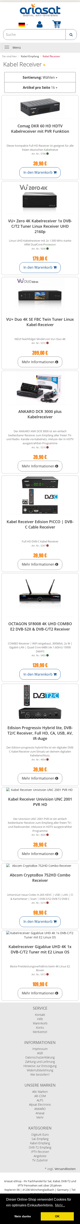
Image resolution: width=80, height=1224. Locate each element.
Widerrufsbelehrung (40, 1070)
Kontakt (40, 1015)
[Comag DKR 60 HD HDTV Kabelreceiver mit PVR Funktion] (40, 107)
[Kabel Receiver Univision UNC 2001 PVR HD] (40, 790)
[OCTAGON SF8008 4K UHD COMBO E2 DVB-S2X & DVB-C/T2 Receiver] (40, 595)
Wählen (39, 77)
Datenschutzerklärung (40, 1057)
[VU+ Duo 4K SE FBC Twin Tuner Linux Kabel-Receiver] (40, 294)
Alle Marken (40, 1092)
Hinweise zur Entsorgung (40, 1066)
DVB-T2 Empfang (40, 1147)
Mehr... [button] (60, 1205)
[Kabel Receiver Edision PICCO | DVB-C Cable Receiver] (40, 495)
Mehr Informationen (38, 362)
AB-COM (40, 1096)
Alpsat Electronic (40, 1104)
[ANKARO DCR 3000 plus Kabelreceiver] (40, 387)
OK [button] (57, 1216)
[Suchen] (71, 34)
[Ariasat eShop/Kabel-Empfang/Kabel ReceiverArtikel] (44, 65)
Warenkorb (40, 1023)
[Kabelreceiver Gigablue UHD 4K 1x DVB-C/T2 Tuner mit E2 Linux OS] (40, 935)
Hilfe (40, 1019)
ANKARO (40, 1109)
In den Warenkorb (38, 172)
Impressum (40, 1049)
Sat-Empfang (40, 1139)
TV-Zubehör (40, 1160)
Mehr (40, 1117)
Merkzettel (40, 1032)
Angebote (40, 1156)
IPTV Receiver (40, 1152)
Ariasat (40, 1113)
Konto (40, 1027)
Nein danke (23, 1216)
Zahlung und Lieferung (40, 1062)
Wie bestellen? (40, 1074)
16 (39, 87)
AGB (40, 1053)
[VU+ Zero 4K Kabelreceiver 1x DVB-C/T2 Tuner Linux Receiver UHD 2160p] (40, 198)
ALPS (40, 1100)
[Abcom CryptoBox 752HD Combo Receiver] (40, 866)
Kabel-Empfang (40, 1143)
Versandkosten (65, 1169)
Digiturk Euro (40, 1134)
